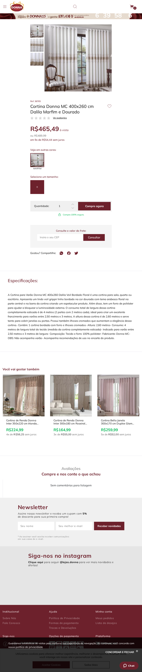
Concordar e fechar (120, 652)
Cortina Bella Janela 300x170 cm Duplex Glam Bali (116, 422)
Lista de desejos (106, 623)
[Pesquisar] (75, 6)
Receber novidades (109, 526)
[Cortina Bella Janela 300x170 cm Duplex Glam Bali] (118, 395)
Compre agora (94, 206)
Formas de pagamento (64, 623)
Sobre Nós (9, 618)
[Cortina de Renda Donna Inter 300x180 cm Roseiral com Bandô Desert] (71, 395)
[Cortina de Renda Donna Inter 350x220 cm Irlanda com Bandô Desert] (24, 395)
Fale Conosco (11, 623)
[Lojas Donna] (17, 6)
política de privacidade (29, 647)
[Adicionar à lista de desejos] (109, 106)
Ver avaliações (60, 118)
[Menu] (5, 6)
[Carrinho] (132, 6)
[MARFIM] (37, 160)
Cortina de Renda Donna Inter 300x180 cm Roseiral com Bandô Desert (69, 422)
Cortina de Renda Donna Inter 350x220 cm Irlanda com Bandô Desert (21, 422)
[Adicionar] (73, 204)
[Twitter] (76, 253)
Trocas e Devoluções (62, 627)
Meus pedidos (105, 618)
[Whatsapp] (61, 253)
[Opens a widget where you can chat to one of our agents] (129, 666)
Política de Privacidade (64, 618)
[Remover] (73, 208)
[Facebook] (69, 253)
